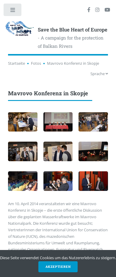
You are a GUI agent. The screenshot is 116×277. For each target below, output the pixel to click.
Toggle (13, 11)
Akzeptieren (58, 267)
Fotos (36, 63)
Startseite (16, 63)
